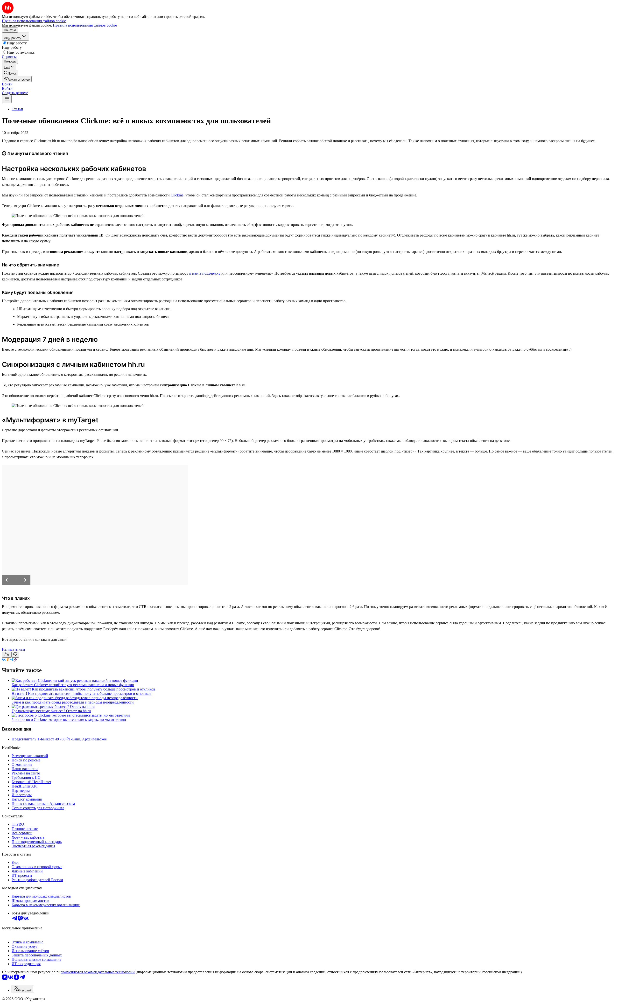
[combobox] (22, 989)
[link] (10, 73)
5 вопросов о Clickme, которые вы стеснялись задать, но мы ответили (69, 719)
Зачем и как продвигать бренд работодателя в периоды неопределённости (73, 702)
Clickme (177, 195)
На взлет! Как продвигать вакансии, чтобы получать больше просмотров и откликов (81, 693)
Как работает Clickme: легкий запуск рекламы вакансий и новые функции (73, 685)
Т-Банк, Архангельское (88, 739)
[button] (7, 84)
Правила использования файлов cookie (85, 25)
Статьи (17, 109)
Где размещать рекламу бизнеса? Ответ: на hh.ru (51, 711)
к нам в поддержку (204, 273)
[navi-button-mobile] (7, 99)
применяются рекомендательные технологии (98, 972)
